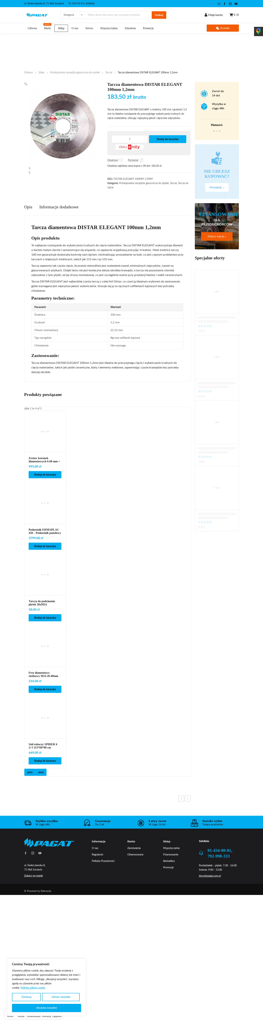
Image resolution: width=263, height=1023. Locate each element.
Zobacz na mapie (33, 886)
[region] (46, 987)
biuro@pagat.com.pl (210, 886)
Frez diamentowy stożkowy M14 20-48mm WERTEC (43, 686)
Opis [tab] (28, 217)
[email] (219, 3)
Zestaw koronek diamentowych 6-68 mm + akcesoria (44, 471)
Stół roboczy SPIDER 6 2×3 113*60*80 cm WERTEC (43, 758)
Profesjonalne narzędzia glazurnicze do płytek (75, 72)
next (41, 782)
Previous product (181, 809)
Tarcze (108, 72)
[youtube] (236, 3)
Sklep (41, 72)
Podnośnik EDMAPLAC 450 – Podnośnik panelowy (45, 542)
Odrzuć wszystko (61, 997)
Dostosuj (26, 997)
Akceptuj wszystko (46, 1008)
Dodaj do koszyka (168, 139)
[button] (25, 84)
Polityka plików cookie (33, 988)
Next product (188, 809)
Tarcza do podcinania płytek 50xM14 (42, 613)
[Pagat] (37, 15)
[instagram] (230, 3)
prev (30, 782)
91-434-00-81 (76, 3)
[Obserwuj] (121, 160)
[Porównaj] (141, 160)
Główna (28, 72)
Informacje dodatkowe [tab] (59, 217)
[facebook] (224, 3)
